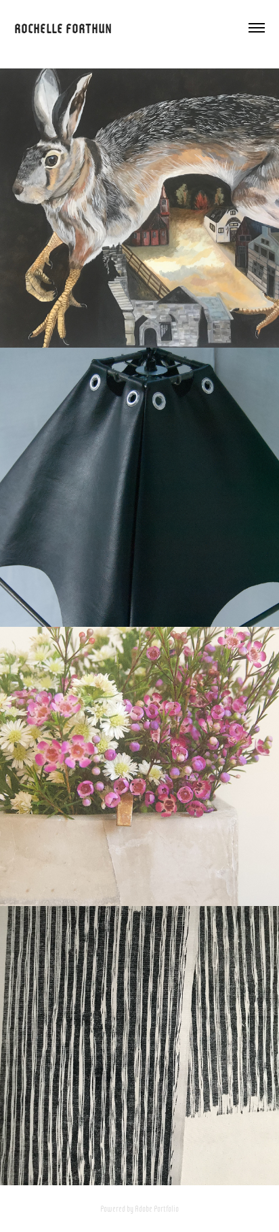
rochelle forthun (63, 27)
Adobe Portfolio (157, 1208)
